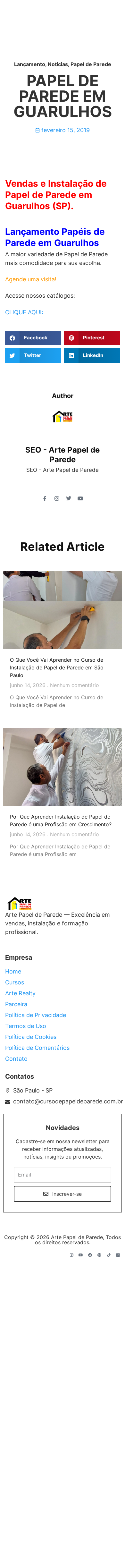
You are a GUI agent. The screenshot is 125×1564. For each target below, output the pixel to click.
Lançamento (29, 64)
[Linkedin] (118, 1255)
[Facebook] (90, 1255)
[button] (33, 338)
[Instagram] (71, 1255)
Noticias (58, 64)
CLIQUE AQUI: (24, 312)
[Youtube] (81, 1255)
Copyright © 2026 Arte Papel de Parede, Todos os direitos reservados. (62, 1239)
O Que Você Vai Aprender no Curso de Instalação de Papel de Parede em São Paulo (57, 667)
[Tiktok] (109, 1255)
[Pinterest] (99, 1255)
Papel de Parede (91, 64)
